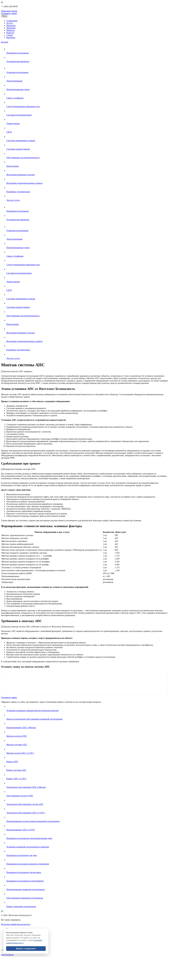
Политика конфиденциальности (15, 924)
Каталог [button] (4, 42)
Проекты (10, 30)
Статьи (9, 35)
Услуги (9, 23)
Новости (10, 33)
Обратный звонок (9, 11)
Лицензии (11, 28)
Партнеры (11, 25)
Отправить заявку (9, 13)
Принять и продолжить (26, 949)
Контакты (10, 37)
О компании (12, 21)
